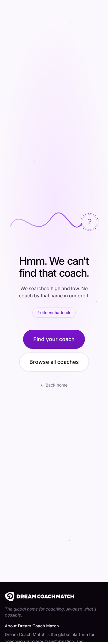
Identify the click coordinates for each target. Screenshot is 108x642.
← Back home (54, 384)
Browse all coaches (54, 362)
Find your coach (54, 339)
